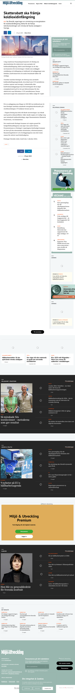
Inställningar (27, 688)
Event (60, 3)
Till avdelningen (69, 381)
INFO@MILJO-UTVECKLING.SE (15, 673)
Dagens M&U (39, 3)
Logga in (24, 536)
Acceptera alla (48, 688)
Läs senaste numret (64, 663)
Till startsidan (37, 332)
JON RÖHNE (4, 666)
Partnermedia (12, 681)
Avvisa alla (37, 688)
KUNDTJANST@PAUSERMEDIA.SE (15, 672)
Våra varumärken (18, 688)
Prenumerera (31, 3)
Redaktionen (4, 681)
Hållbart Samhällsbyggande (50, 3)
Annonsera (18, 681)
